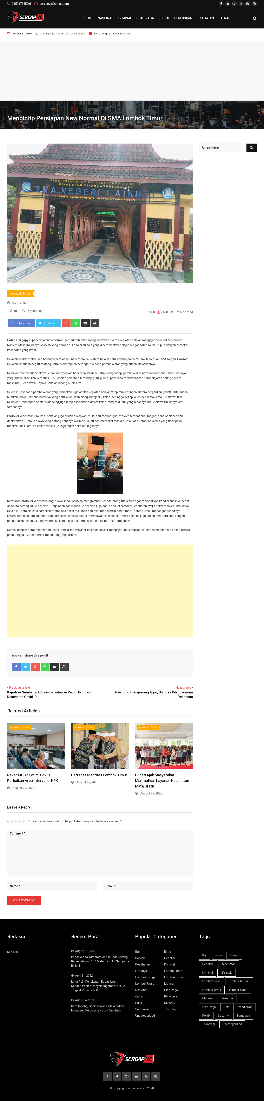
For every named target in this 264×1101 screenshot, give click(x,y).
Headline (170, 958)
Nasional (105, 18)
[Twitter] (25, 667)
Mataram (170, 983)
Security (169, 1003)
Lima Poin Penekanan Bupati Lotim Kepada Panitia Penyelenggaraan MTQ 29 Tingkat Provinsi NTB (98, 986)
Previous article (19, 688)
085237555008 (22, 4)
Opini (138, 996)
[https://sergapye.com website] (11, 311)
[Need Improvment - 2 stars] (12, 821)
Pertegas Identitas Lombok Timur (99, 775)
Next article (183, 688)
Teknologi (170, 1009)
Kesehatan (205, 18)
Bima (167, 952)
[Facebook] (16, 667)
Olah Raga (145, 18)
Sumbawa (142, 1009)
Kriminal (125, 18)
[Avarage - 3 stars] (16, 821)
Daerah (224, 18)
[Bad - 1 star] (8, 821)
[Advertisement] (132, 69)
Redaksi (12, 952)
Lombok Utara (144, 983)
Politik (164, 18)
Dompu (140, 958)
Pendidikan (183, 18)
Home (88, 18)
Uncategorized (145, 1015)
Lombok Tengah (146, 977)
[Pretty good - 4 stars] (19, 821)
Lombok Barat (173, 971)
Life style (141, 971)
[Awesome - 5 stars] (23, 821)
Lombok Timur (20, 293)
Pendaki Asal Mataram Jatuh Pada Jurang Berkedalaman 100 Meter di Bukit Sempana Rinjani (100, 961)
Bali (137, 952)
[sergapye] (16, 311)
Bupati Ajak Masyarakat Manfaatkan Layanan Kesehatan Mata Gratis (162, 780)
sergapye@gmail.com (54, 4)
